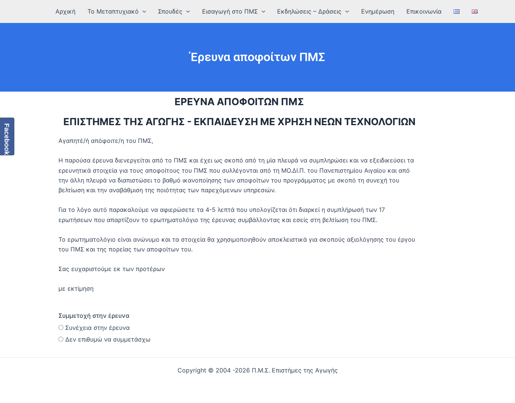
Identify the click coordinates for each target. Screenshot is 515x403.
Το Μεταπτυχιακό (113, 11)
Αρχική (65, 11)
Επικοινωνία (423, 11)
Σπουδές (170, 11)
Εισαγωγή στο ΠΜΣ (230, 11)
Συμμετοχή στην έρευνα (93, 315)
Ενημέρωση (377, 11)
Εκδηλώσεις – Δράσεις (309, 11)
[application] (142, 11)
